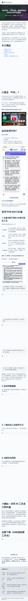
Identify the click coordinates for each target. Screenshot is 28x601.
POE (22, 41)
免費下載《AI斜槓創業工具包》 (11, 56)
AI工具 (17, 15)
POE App (15, 138)
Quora (4, 96)
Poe (11, 96)
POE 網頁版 (9, 205)
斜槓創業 (14, 15)
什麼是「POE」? (8, 49)
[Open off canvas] (25, 2)
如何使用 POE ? (8, 51)
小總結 (5, 54)
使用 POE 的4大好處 (9, 52)
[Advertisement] (14, 73)
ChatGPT (21, 15)
